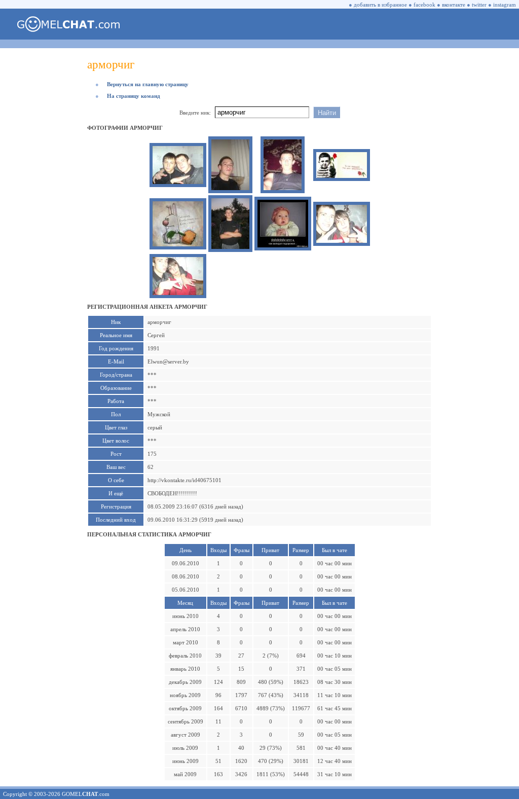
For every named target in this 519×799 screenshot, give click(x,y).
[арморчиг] (178, 182)
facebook (424, 5)
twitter (479, 5)
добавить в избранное (380, 5)
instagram (504, 5)
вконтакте (453, 5)
